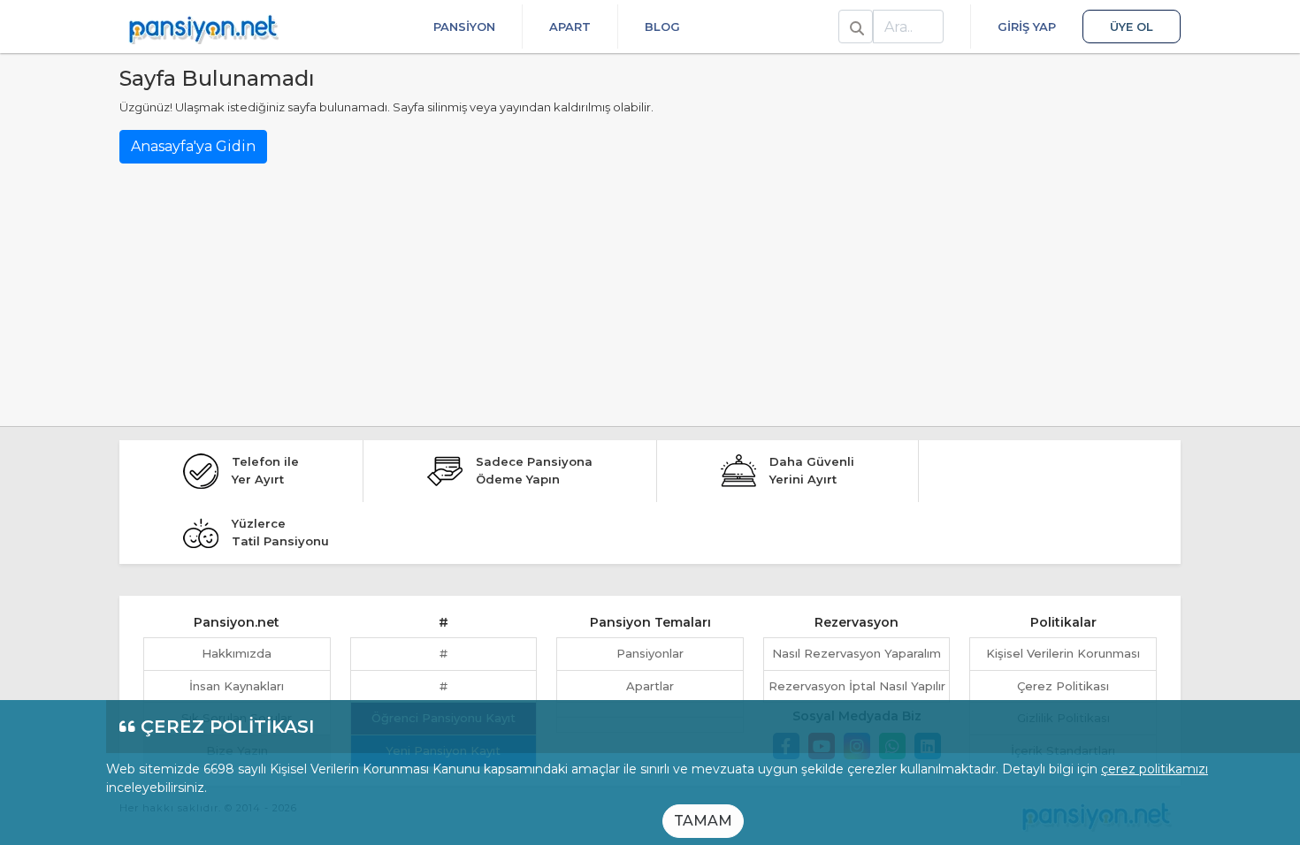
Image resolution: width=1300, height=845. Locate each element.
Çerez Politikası (1063, 686)
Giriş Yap (1027, 26)
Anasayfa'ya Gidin (193, 146)
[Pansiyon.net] (203, 26)
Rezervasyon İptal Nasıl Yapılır (857, 686)
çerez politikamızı (1154, 769)
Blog (662, 26)
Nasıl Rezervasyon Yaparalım (856, 653)
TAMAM (703, 820)
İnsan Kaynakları (236, 686)
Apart (570, 26)
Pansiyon (464, 26)
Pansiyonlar (650, 653)
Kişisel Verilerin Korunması (1063, 653)
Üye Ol (1131, 26)
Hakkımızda (236, 653)
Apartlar (650, 686)
